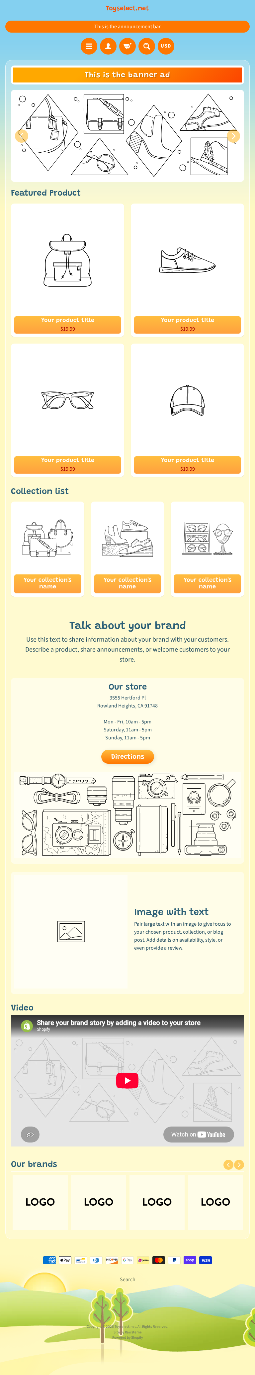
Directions (127, 757)
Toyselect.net (127, 8)
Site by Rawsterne (128, 1332)
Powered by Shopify (127, 1337)
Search (127, 1279)
